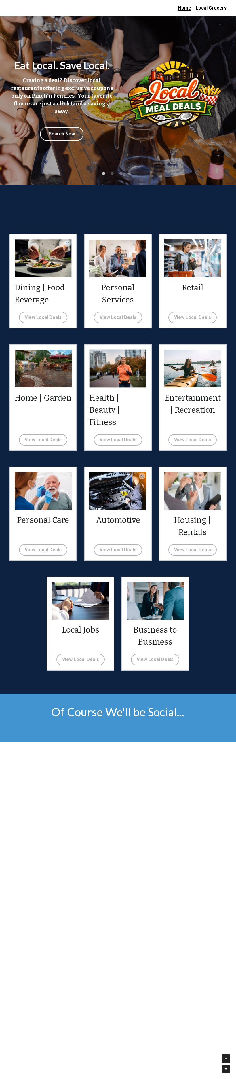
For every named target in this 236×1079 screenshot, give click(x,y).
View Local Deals (43, 317)
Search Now (62, 152)
